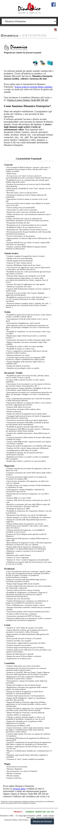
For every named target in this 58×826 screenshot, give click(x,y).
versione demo (19, 788)
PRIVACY (18, 812)
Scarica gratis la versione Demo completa (33, 87)
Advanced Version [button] (42, 821)
